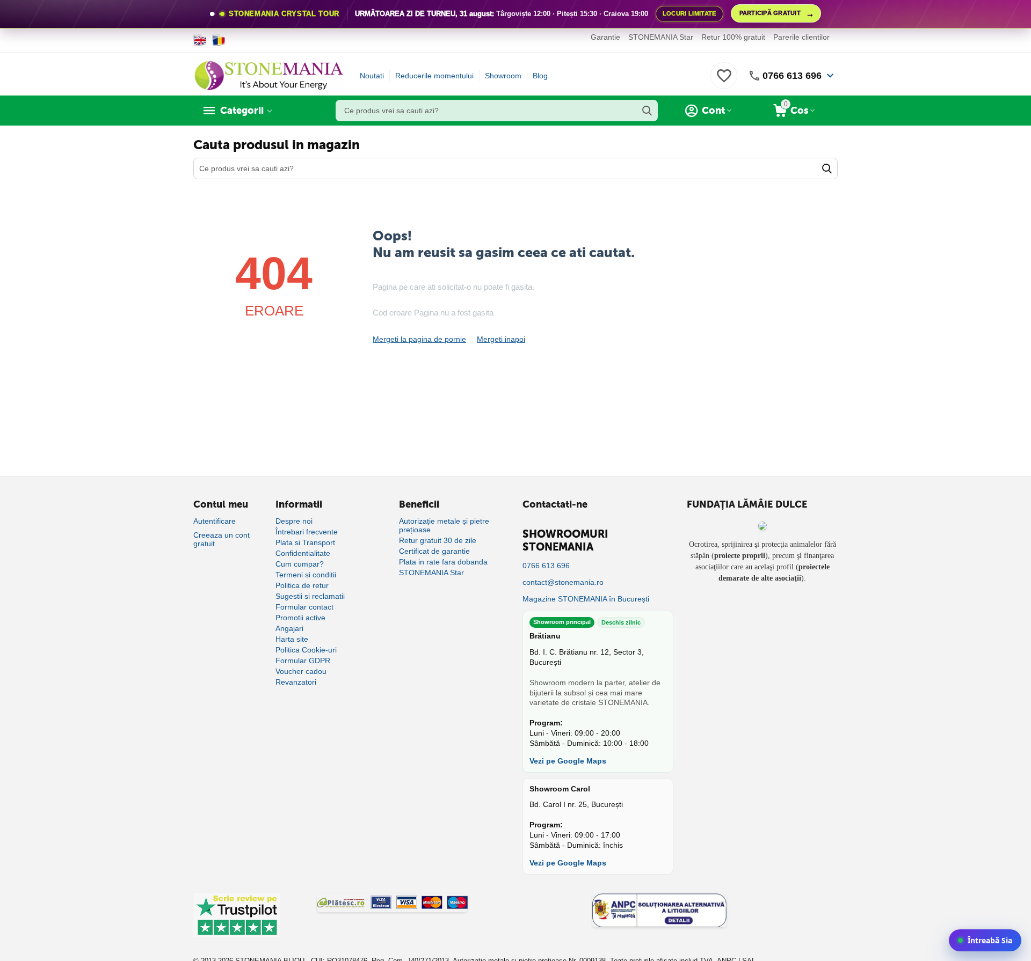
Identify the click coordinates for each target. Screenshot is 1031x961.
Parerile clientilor (801, 37)
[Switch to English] (200, 40)
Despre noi (294, 521)
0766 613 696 (792, 75)
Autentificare (214, 521)
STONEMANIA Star (660, 37)
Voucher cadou (300, 671)
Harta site (291, 639)
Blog (540, 75)
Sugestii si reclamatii (310, 596)
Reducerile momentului (434, 75)
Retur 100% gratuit (733, 37)
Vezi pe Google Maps (567, 761)
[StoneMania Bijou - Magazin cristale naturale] (268, 75)
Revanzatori (295, 682)
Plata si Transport (305, 542)
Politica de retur (302, 585)
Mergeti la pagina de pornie (419, 339)
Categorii (242, 110)
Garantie (605, 37)
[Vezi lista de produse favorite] (723, 81)
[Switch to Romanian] (219, 40)
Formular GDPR (302, 660)
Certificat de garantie (434, 551)
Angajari (289, 628)
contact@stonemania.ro (563, 582)
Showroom (503, 75)
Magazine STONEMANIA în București (585, 599)
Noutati (372, 75)
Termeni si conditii (305, 574)
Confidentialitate (302, 553)
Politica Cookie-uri (306, 649)
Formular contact (304, 607)
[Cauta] (647, 110)
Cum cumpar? (299, 564)
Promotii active (300, 617)
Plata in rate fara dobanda (443, 561)
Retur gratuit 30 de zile (437, 540)
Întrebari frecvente (306, 531)
